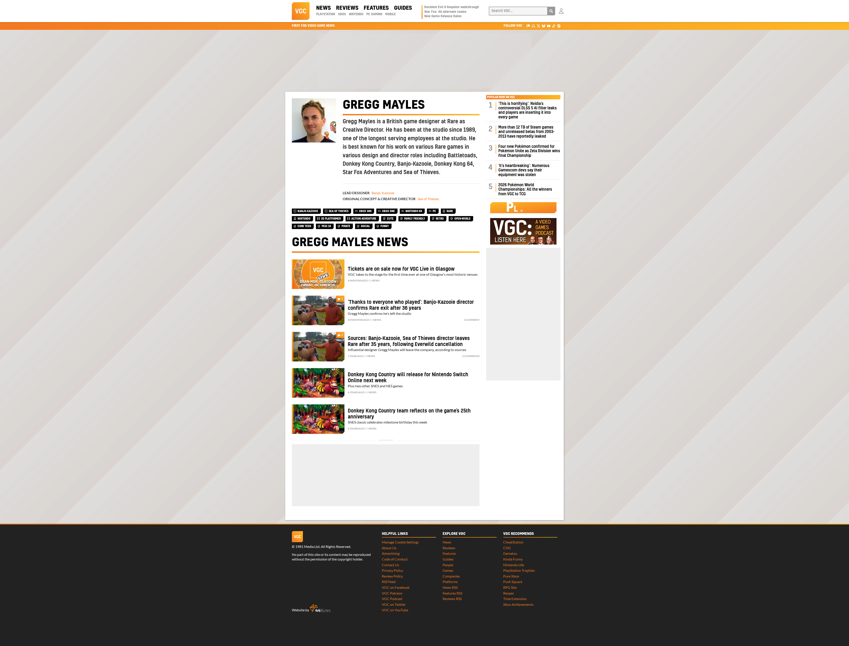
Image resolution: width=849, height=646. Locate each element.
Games (448, 570)
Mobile (390, 14)
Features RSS (452, 593)
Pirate (346, 226)
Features (376, 8)
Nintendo (356, 14)
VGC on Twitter (394, 604)
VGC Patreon (392, 593)
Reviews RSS (452, 599)
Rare (452, 121)
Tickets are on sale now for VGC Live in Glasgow (401, 269)
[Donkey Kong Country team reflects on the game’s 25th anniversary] (318, 419)
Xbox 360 (365, 211)
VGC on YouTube (395, 610)
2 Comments (471, 356)
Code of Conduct (395, 559)
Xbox (342, 14)
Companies (451, 576)
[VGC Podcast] (533, 26)
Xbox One (388, 211)
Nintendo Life (513, 565)
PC (434, 211)
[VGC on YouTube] (548, 26)
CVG (507, 548)
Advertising (391, 553)
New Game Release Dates (443, 16)
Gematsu (510, 553)
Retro (440, 218)
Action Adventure (363, 218)
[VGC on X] (538, 26)
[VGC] (301, 11)
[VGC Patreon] (528, 26)
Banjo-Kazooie (414, 164)
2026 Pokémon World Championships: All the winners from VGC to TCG (525, 189)
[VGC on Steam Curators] (558, 26)
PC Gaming (374, 14)
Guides (403, 8)
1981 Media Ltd (307, 546)
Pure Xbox (511, 576)
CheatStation (513, 542)
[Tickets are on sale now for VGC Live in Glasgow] (318, 274)
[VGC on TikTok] (553, 26)
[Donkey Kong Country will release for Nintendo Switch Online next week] (318, 383)
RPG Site (510, 587)
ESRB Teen (304, 226)
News (323, 8)
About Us (389, 548)
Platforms (450, 582)
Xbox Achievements (518, 604)
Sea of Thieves (421, 172)
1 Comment (472, 319)
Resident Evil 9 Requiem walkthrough (451, 7)
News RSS (450, 587)
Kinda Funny (513, 559)
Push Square (512, 582)
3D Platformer (331, 218)
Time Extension (515, 599)
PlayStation (325, 14)
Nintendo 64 (413, 211)
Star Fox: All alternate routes (445, 11)
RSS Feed (389, 582)
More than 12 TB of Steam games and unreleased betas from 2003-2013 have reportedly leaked (526, 131)
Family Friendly (414, 218)
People (448, 565)
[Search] (551, 11)
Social (365, 226)
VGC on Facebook (395, 587)
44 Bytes (320, 608)
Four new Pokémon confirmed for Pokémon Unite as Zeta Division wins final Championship (529, 151)
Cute (390, 218)
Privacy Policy (392, 570)
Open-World (462, 218)
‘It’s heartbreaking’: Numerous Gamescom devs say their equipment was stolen (523, 170)
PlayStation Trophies (519, 570)
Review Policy (392, 576)
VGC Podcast (392, 599)
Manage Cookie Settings (400, 542)
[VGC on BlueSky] (543, 26)
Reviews (347, 8)
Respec (508, 593)
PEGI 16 (326, 226)
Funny (385, 226)
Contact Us (390, 565)
